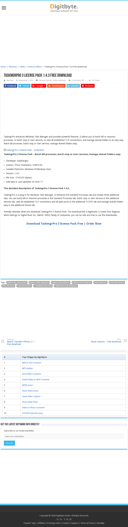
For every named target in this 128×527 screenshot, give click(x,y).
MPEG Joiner (27, 385)
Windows (13, 67)
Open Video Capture (31, 396)
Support (74, 523)
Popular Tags (30, 523)
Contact (65, 523)
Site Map (100, 523)
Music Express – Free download (106, 340)
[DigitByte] (64, 7)
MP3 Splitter (27, 368)
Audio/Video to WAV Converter (36, 379)
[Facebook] (64, 519)
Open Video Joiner (30, 391)
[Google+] (61, 519)
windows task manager (66, 286)
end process (100, 283)
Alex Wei (9, 80)
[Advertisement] (64, 40)
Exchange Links (53, 523)
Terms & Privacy (87, 523)
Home (3, 67)
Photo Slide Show (30, 402)
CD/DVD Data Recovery (32, 413)
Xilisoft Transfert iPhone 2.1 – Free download (21, 341)
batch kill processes (17, 283)
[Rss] (58, 519)
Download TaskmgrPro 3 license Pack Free (54, 223)
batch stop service (61, 283)
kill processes (24, 286)
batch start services (40, 283)
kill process (8, 286)
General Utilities (35, 67)
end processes (117, 283)
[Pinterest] (67, 519)
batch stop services (82, 283)
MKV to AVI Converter (31, 363)
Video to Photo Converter (33, 407)
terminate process (43, 286)
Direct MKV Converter (31, 374)
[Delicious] (70, 519)
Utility (22, 67)
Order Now (93, 223)
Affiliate (41, 523)
